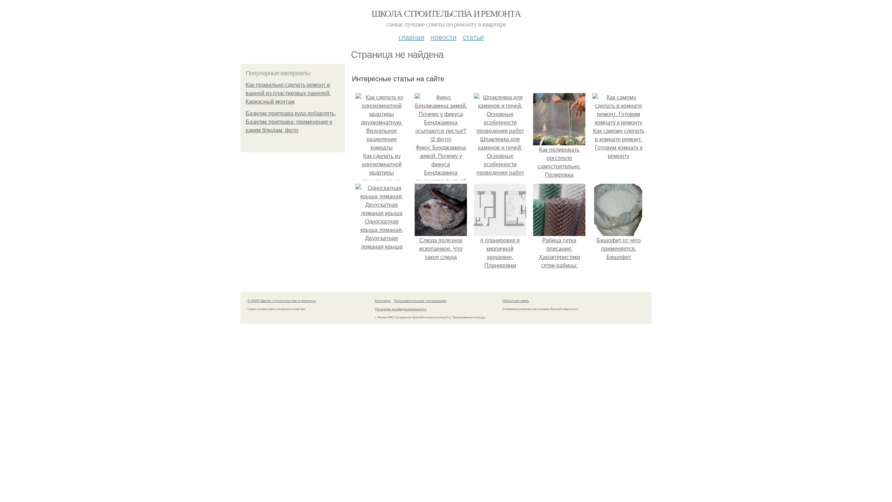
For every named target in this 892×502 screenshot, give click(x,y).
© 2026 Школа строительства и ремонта (281, 300)
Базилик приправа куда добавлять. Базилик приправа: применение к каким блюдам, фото (291, 122)
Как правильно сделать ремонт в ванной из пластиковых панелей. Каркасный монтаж (288, 93)
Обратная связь (515, 300)
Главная (411, 37)
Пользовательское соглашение (420, 300)
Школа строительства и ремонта (446, 13)
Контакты (383, 300)
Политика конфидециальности (400, 308)
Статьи (473, 37)
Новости (443, 37)
